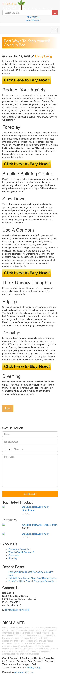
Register (36, 19)
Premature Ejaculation (19, 549)
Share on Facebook (5, 400)
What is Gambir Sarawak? (21, 552)
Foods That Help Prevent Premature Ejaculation (31, 581)
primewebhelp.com (23, 671)
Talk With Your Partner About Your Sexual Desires (32, 577)
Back (8, 408)
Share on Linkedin (20, 400)
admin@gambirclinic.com (17, 609)
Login (28, 19)
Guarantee (13, 555)
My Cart (34, 16)
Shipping (12, 558)
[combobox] (7, 449)
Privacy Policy (33, 667)
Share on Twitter (13, 400)
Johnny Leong (43, 56)
